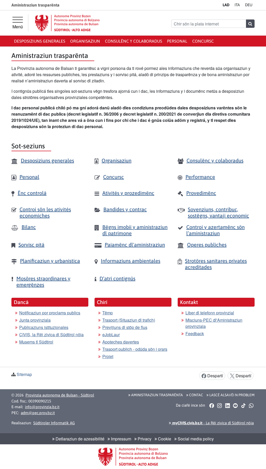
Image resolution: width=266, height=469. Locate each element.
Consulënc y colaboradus (133, 41)
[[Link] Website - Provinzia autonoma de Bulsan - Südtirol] (67, 23)
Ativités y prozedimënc (128, 193)
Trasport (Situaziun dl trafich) (128, 320)
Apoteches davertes (120, 342)
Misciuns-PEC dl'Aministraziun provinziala (213, 323)
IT (237, 5)
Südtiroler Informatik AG (54, 423)
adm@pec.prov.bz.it (38, 413)
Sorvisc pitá (31, 245)
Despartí (214, 376)
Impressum (120, 439)
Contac (195, 395)
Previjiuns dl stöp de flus (124, 327)
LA (226, 5)
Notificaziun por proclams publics (49, 313)
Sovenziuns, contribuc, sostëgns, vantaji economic (218, 212)
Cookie (164, 439)
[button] (211, 405)
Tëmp (107, 313)
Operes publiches (207, 245)
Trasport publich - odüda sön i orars (134, 349)
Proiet (107, 356)
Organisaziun (85, 41)
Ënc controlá (32, 193)
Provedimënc (201, 193)
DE (248, 5)
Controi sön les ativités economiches (45, 212)
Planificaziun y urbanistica (50, 261)
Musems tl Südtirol (36, 342)
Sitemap (24, 374)
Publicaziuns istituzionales (43, 327)
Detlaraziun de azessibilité (79, 439)
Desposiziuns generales (39, 41)
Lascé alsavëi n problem (232, 395)
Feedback (194, 333)
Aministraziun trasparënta (156, 395)
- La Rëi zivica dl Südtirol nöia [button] (212, 423)
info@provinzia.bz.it (42, 407)
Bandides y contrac (125, 209)
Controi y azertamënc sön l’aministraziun (215, 230)
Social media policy (195, 439)
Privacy (144, 439)
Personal (177, 41)
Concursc (203, 41)
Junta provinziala (35, 320)
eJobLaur (111, 335)
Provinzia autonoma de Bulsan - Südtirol (59, 395)
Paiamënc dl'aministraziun (135, 245)
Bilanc (29, 227)
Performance (200, 177)
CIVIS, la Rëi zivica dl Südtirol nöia (51, 335)
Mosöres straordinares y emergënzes (43, 281)
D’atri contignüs (117, 278)
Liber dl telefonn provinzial (209, 313)
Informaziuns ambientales (130, 261)
